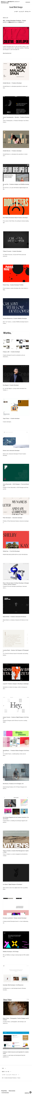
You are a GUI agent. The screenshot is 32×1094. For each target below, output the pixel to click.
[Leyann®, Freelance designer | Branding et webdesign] (16, 680)
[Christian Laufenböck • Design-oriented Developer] (16, 914)
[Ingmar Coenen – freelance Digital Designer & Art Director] (16, 713)
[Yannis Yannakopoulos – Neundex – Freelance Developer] (16, 114)
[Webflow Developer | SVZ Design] (16, 948)
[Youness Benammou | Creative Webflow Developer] (16, 315)
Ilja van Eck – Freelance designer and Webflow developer (16, 185)
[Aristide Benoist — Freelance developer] (16, 147)
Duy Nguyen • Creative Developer (11, 385)
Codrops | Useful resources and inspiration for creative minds (16, 1052)
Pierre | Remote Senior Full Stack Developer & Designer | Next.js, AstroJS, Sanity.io (16, 583)
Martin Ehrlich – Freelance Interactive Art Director (14, 616)
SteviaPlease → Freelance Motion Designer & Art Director (16, 751)
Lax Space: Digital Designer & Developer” (12, 884)
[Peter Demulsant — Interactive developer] (16, 514)
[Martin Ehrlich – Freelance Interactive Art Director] (16, 613)
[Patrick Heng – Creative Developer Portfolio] (16, 281)
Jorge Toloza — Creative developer (11, 418)
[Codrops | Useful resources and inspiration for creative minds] (16, 1048)
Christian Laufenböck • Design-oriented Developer (14, 918)
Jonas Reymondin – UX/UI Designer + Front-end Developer (16, 485)
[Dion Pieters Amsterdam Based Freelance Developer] (16, 214)
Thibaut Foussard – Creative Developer (12, 251)
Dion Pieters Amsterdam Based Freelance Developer (15, 217)
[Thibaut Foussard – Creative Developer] (16, 248)
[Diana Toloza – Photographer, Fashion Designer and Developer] (16, 1015)
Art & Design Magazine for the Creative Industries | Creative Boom (16, 818)
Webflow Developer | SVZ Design (11, 951)
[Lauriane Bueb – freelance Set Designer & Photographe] (16, 646)
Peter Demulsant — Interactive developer (12, 517)
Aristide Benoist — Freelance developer (12, 150)
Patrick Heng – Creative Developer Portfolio (13, 284)
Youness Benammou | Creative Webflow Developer (15, 318)
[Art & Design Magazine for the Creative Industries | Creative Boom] (16, 814)
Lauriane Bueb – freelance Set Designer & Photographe (16, 651)
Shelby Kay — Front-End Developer (11, 551)
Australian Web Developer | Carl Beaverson (13, 985)
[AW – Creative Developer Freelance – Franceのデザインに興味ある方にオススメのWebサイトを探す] (16, 43)
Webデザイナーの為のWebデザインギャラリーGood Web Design (10, 2)
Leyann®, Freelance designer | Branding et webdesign (16, 683)
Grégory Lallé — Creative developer (11, 351)
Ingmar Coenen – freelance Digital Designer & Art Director (16, 718)
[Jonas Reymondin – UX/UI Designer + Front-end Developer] (16, 480)
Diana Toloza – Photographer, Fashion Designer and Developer (16, 1019)
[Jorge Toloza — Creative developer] (16, 415)
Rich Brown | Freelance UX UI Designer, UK (13, 783)
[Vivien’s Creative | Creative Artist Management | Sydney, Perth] (16, 847)
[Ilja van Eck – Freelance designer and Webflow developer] (16, 181)
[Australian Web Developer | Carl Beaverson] (16, 981)
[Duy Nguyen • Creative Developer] (16, 381)
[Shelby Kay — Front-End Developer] (16, 547)
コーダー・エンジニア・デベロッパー (22, 11)
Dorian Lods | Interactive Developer (11, 450)
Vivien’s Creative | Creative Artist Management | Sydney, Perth (16, 851)
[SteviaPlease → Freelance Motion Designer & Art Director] (16, 747)
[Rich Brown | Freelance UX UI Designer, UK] (16, 780)
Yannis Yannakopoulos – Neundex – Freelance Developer (16, 118)
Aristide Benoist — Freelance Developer (12, 83)
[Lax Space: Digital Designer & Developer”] (16, 881)
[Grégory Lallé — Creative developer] (16, 348)
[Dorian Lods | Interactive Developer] (16, 447)
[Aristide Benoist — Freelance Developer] (16, 79)
